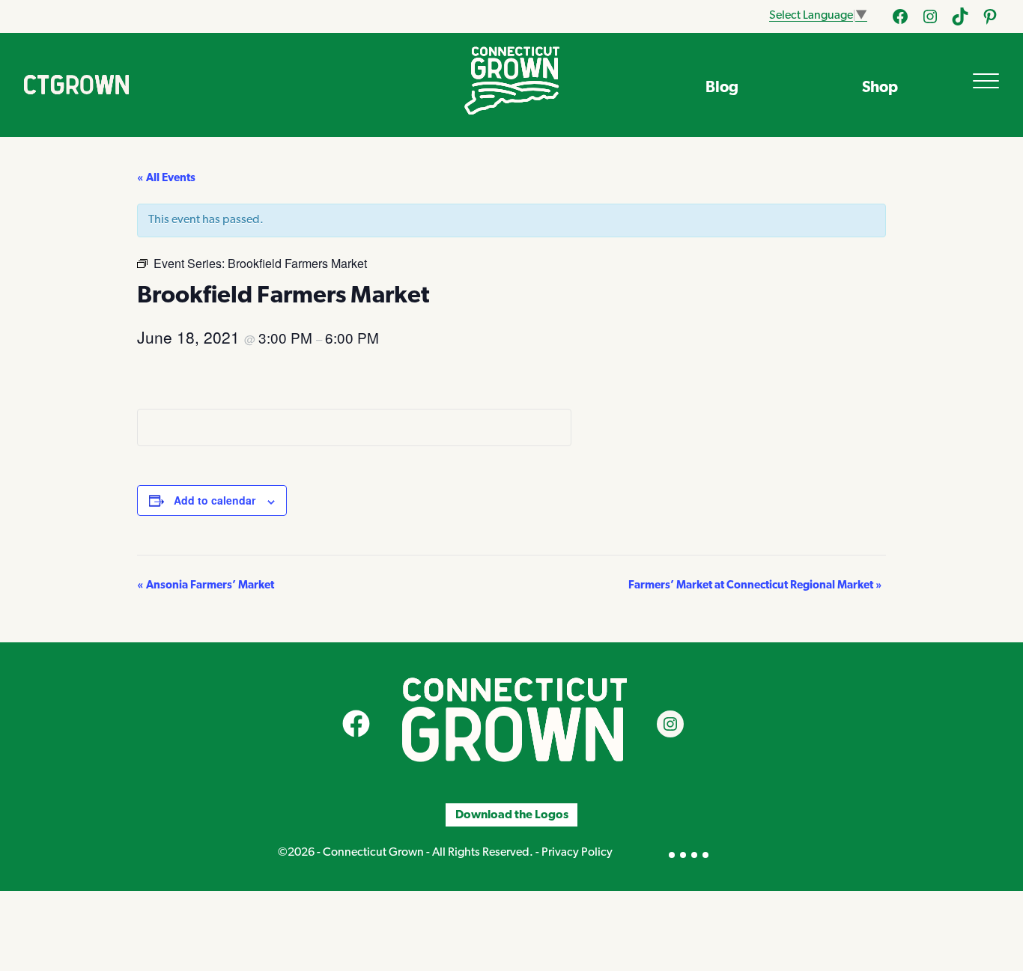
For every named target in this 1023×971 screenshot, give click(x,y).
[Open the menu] (986, 80)
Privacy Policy (577, 853)
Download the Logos (511, 815)
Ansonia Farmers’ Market (205, 585)
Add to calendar (214, 500)
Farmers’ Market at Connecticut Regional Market (755, 585)
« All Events (166, 178)
